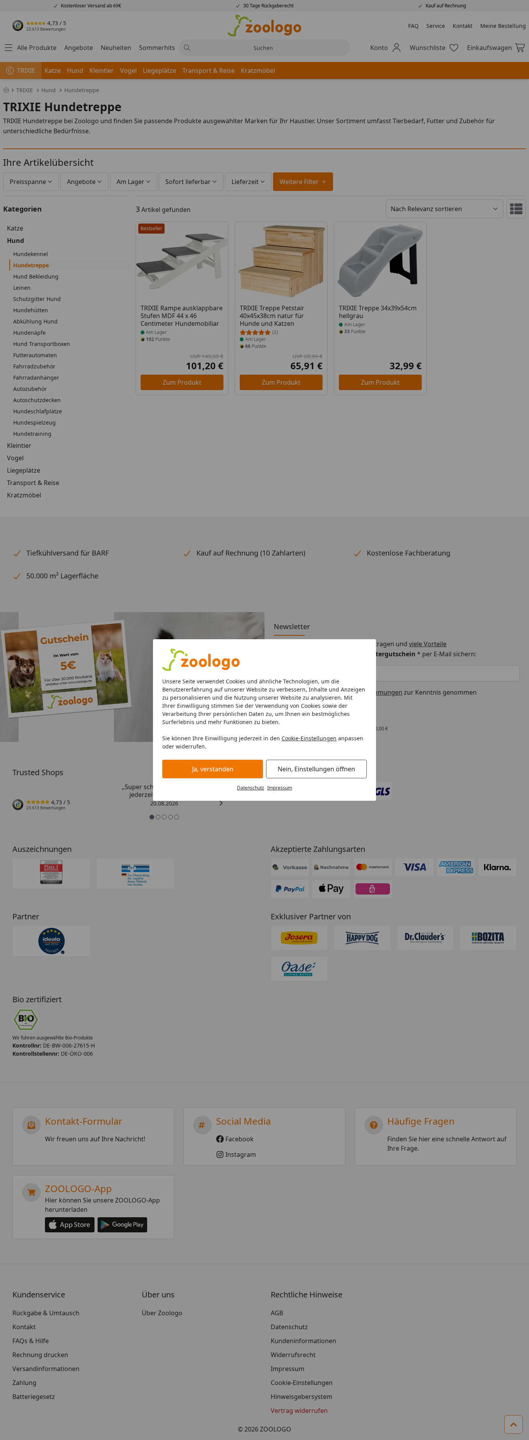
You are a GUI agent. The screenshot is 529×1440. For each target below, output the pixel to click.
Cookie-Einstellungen (309, 738)
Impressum (279, 788)
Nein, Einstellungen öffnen (316, 769)
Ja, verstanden (213, 769)
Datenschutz (250, 788)
